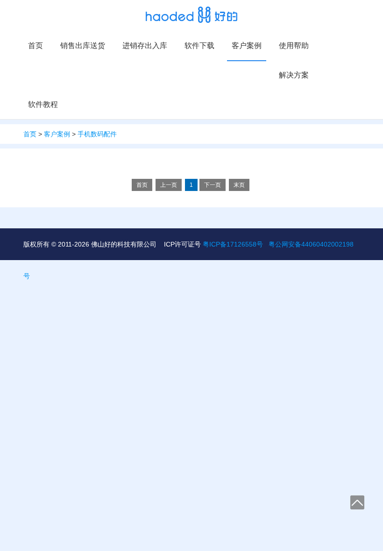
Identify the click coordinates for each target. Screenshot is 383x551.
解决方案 (294, 75)
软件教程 (43, 104)
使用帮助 (294, 45)
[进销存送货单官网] (192, 14)
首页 (35, 45)
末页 (239, 185)
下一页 (212, 185)
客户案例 (247, 45)
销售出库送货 (82, 45)
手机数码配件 (97, 134)
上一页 (168, 185)
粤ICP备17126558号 (233, 244)
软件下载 (199, 45)
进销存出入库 (144, 45)
